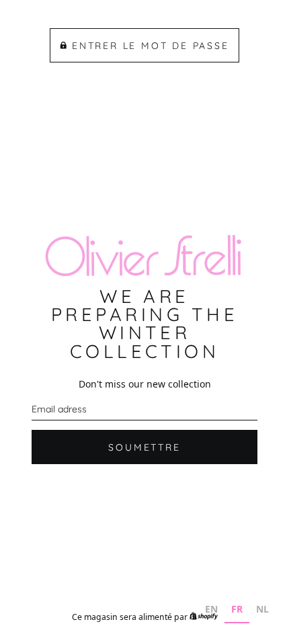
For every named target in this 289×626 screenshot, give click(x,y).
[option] (211, 611)
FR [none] (237, 608)
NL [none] (262, 608)
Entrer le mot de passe (150, 46)
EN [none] (211, 608)
